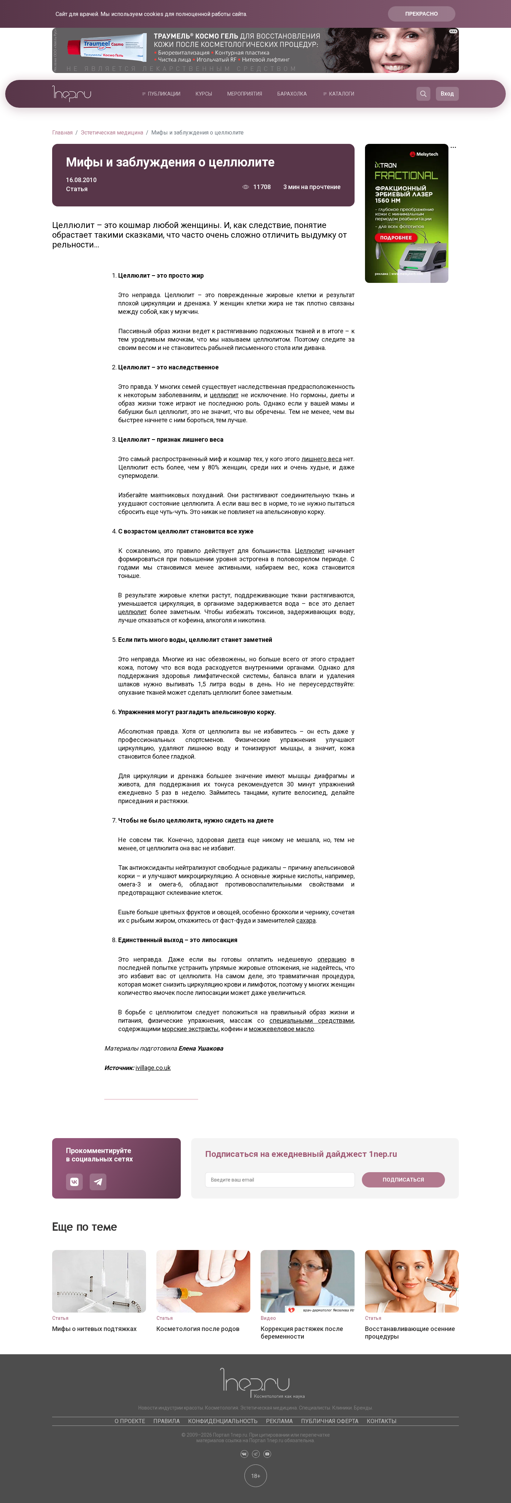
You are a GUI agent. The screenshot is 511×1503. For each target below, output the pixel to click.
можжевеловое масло (281, 1028)
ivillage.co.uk (153, 1067)
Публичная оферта (329, 1421)
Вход (447, 93)
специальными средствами (311, 1020)
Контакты (382, 1421)
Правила (166, 1421)
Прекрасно (421, 14)
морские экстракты (190, 1028)
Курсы (204, 94)
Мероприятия (244, 94)
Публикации (164, 94)
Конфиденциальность (223, 1421)
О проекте (130, 1421)
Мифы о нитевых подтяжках (94, 1328)
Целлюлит (310, 550)
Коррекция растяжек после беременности (302, 1332)
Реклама (279, 1421)
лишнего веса (322, 459)
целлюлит (224, 395)
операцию (331, 959)
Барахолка (292, 94)
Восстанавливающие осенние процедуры (410, 1332)
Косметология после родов (198, 1328)
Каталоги (341, 94)
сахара (306, 920)
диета (235, 839)
